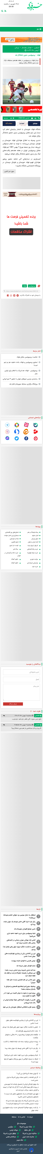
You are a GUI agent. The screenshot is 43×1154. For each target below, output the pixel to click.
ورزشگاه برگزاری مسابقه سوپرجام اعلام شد (23, 384)
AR (12, 6)
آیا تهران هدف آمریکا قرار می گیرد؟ (27, 1073)
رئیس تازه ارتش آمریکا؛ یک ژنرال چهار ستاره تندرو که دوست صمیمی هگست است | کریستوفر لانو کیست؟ (22, 1102)
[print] (35, 118)
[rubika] (17, 427)
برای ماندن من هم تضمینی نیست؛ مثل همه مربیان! (21, 981)
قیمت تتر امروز (13, 545)
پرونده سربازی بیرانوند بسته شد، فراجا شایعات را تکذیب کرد (20, 1043)
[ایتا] (26, 434)
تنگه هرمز (20, 1140)
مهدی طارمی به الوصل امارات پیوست (23, 961)
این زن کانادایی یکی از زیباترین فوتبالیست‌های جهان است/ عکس (20, 955)
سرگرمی (10, 1127)
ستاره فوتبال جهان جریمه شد (25, 966)
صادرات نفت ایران (28, 1137)
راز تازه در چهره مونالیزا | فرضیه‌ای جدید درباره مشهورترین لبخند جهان (20, 1109)
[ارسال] (32, 118)
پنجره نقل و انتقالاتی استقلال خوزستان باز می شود (19, 1007)
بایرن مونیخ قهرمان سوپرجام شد (24, 929)
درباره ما (30, 1117)
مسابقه (14, 1117)
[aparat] (26, 427)
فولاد (24, 286)
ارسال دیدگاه (13, 704)
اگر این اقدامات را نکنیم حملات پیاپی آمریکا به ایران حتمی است (22, 1079)
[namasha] (35, 440)
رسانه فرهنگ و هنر (32, 532)
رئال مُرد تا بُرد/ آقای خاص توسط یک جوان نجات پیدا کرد (19, 923)
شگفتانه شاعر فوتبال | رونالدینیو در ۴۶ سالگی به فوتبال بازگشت (21, 1036)
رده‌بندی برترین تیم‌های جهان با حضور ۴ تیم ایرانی (20, 379)
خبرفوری (14, 1145)
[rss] (5, 10)
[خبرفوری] (32, 6)
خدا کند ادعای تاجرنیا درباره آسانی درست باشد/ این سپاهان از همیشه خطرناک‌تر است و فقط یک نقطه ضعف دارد (19, 973)
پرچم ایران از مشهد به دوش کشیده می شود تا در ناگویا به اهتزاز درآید (19, 994)
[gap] (7, 440)
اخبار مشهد (35, 535)
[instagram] (7, 434)
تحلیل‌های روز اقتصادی (12, 532)
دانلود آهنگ (14, 559)
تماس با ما (22, 1117)
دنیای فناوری (15, 542)
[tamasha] (35, 434)
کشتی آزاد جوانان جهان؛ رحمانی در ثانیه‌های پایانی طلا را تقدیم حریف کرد (21, 941)
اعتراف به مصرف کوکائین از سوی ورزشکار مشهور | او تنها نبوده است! (21, 1060)
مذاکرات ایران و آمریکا (30, 1133)
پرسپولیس (32, 286)
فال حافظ (27, 1130)
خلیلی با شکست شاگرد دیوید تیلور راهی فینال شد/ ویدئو (19, 948)
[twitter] (14, 295)
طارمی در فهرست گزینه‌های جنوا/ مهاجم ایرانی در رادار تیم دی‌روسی (19, 1001)
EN (10, 6)
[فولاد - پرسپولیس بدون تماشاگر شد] (17, 295)
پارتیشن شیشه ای (32, 563)
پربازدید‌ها (37, 1014)
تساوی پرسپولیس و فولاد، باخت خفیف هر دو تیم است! (20, 364)
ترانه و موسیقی (14, 539)
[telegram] (7, 427)
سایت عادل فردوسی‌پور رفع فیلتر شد (27, 1031)
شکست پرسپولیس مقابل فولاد (27, 357)
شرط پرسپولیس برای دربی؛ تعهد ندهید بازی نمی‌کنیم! (21, 934)
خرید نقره (35, 566)
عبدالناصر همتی (11, 1137)
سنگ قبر (15, 549)
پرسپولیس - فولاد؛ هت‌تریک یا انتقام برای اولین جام (21, 372)
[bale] (35, 427)
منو (38, 29)
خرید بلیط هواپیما (32, 553)
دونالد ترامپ (13, 1130)
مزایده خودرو (34, 559)
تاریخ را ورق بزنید (32, 545)
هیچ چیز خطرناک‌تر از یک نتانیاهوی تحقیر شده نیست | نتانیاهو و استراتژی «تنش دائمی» (21, 1095)
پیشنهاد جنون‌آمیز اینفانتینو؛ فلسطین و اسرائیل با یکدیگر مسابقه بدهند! (19, 987)
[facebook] (7, 295)
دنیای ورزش (34, 539)
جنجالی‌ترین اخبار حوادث (11, 535)
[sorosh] (17, 434)
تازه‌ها (38, 909)
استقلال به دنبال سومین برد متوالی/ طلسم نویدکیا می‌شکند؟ (19, 916)
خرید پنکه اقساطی (32, 549)
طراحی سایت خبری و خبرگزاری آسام (18, 1150)
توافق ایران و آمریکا (9, 1133)
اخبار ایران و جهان (33, 542)
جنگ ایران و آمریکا (26, 1127)
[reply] (4, 715)
